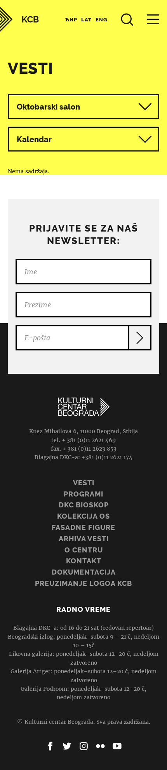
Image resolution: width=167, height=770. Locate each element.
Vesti (83, 483)
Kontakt (83, 561)
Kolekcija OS (83, 516)
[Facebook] (50, 746)
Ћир (71, 20)
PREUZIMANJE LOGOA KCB (83, 583)
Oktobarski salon (48, 106)
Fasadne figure (83, 527)
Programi (83, 494)
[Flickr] (100, 746)
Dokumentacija (84, 572)
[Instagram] (83, 746)
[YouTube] (117, 746)
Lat (86, 20)
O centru (83, 550)
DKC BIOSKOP (84, 505)
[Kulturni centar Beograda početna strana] (19, 19)
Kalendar (34, 139)
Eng (102, 20)
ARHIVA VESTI (84, 539)
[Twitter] (67, 746)
